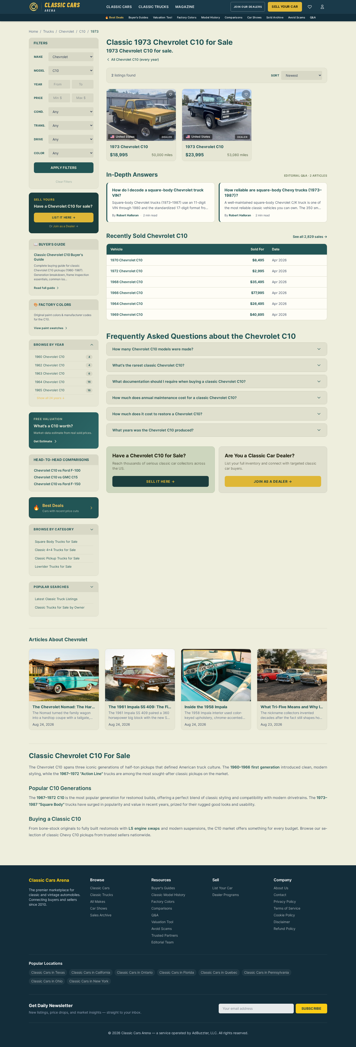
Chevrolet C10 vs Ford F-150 (57, 484)
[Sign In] (322, 7)
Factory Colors (186, 17)
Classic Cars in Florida (176, 972)
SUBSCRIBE (311, 1008)
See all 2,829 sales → (310, 236)
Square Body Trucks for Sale (56, 541)
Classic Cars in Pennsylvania (266, 972)
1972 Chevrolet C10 (126, 271)
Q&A (313, 17)
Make (38, 57)
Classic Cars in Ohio (46, 981)
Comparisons (233, 17)
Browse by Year (49, 344)
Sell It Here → (160, 481)
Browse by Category (54, 529)
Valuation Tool (162, 17)
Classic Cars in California (90, 972)
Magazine (184, 7)
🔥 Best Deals (114, 17)
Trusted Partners (164, 935)
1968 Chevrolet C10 (126, 282)
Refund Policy (284, 928)
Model (39, 70)
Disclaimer (282, 922)
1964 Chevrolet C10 (126, 303)
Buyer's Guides (138, 17)
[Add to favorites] (170, 94)
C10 (82, 31)
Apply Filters (64, 168)
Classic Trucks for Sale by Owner (60, 607)
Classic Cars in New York (88, 981)
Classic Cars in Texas (48, 972)
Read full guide (44, 288)
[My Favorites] (310, 7)
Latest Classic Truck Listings (56, 599)
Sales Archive (100, 915)
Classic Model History (168, 895)
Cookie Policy (284, 915)
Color (39, 153)
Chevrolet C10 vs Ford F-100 (57, 470)
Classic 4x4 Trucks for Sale (55, 550)
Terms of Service (287, 908)
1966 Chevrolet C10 (126, 293)
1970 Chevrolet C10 (126, 260)
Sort (275, 75)
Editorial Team (162, 942)
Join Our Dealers (248, 6)
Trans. (40, 125)
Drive (38, 139)
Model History (210, 17)
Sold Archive (274, 17)
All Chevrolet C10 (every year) (135, 59)
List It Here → (63, 217)
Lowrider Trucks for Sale (53, 566)
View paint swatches (48, 328)
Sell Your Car (285, 6)
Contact (280, 895)
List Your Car (222, 888)
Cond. (39, 111)
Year (38, 84)
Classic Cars (119, 7)
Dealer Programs (225, 895)
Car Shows (254, 17)
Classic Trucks (154, 7)
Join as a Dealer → (273, 481)
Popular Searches (51, 587)
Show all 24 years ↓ (51, 398)
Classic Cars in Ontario (135, 972)
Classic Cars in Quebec (219, 972)
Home (33, 31)
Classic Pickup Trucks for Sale (57, 558)
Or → (63, 226)
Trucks (48, 31)
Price (38, 98)
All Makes (97, 901)
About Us (281, 888)
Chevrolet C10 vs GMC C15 (56, 477)
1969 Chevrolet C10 (126, 314)
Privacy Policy (285, 901)
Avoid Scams (296, 17)
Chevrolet (66, 31)
